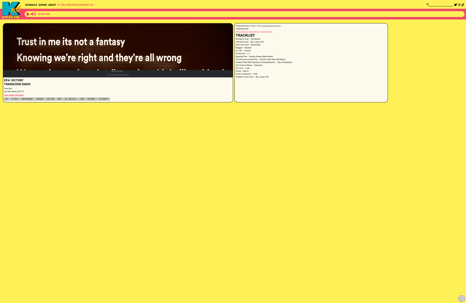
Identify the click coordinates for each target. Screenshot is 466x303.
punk (82, 99)
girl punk (50, 99)
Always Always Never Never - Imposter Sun (254, 31)
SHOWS (42, 4)
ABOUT (52, 4)
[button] (28, 14)
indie (59, 99)
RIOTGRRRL (91, 99)
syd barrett (103, 99)
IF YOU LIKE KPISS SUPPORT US (75, 4)
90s (6, 99)
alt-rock (14, 99)
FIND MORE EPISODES (14, 95)
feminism (39, 99)
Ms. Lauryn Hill (71, 99)
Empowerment (27, 99)
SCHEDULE (31, 4)
